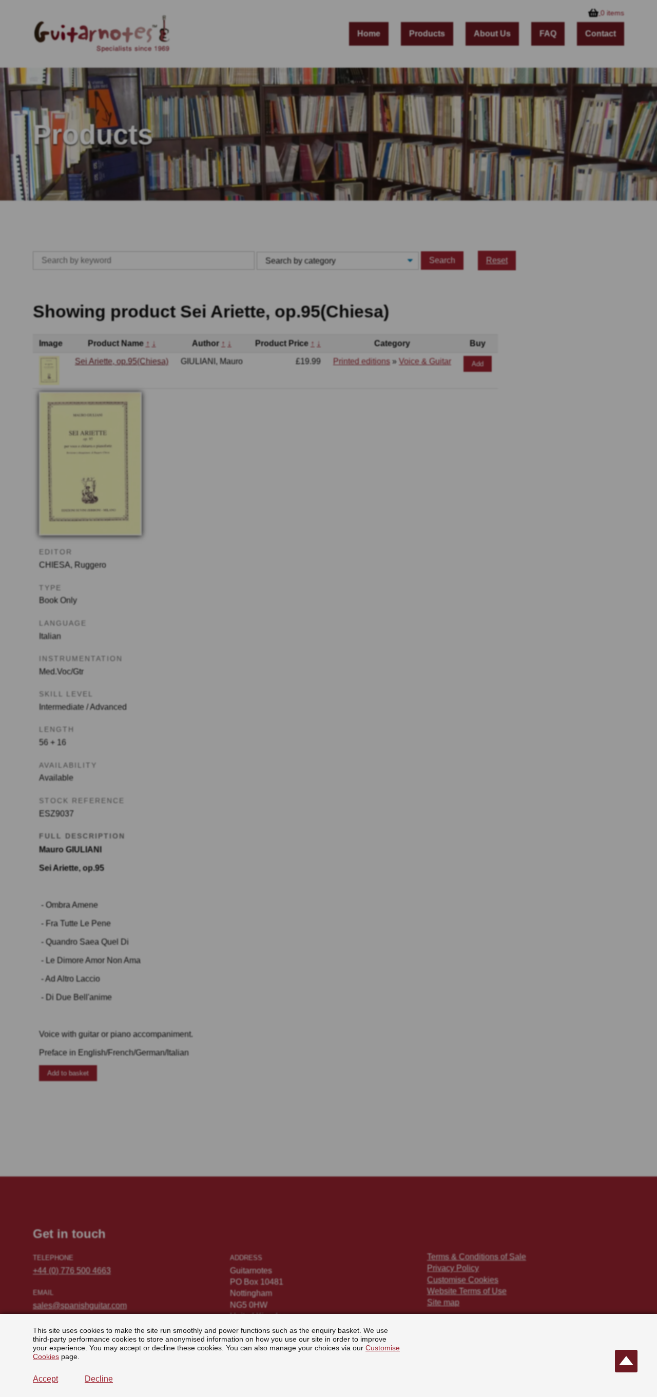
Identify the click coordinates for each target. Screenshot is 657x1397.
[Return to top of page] (626, 1361)
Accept (45, 1378)
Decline (99, 1378)
